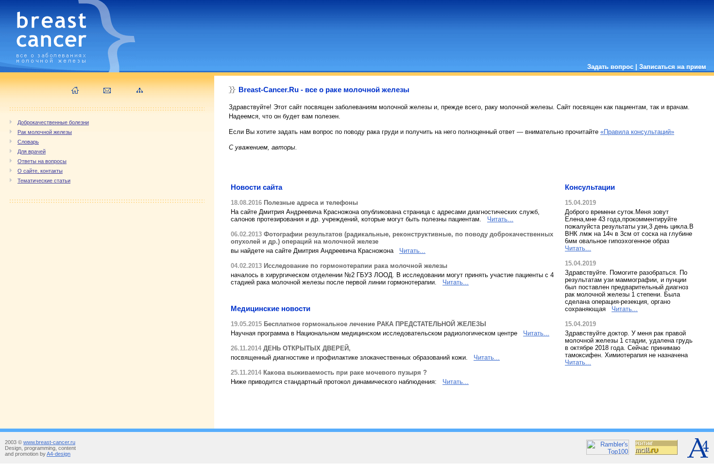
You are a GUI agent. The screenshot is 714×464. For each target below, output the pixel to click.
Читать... (500, 219)
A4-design (58, 454)
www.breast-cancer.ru (49, 442)
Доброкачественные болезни (53, 122)
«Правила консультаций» (637, 131)
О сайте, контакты (40, 171)
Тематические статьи (43, 180)
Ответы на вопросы (42, 161)
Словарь (28, 142)
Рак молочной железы (44, 132)
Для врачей (31, 151)
